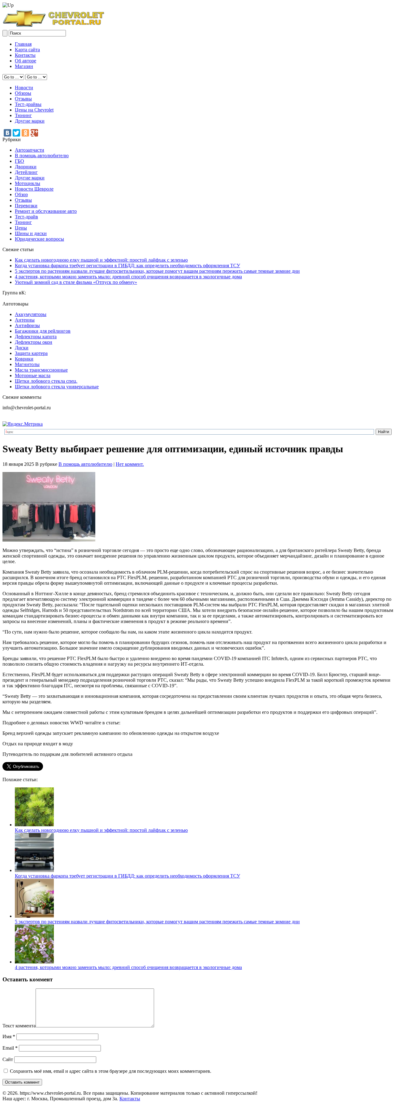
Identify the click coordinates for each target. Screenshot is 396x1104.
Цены (21, 227)
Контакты (25, 55)
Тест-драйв (26, 216)
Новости (24, 87)
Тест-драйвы (28, 104)
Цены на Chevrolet (34, 109)
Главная (23, 44)
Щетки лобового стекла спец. (46, 381)
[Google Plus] (34, 133)
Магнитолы (27, 364)
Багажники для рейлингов (43, 331)
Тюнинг (23, 115)
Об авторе (25, 60)
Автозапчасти (29, 150)
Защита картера (31, 353)
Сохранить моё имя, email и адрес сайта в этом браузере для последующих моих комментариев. (110, 1071)
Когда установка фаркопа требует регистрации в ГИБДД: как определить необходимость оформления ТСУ (127, 265)
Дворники (26, 166)
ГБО (19, 161)
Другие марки (30, 121)
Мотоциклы (27, 183)
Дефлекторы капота (36, 336)
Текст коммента (19, 1025)
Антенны (25, 319)
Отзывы (23, 98)
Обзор (21, 194)
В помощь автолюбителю (42, 155)
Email (10, 1048)
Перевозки (26, 205)
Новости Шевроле (34, 189)
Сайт (7, 1059)
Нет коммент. (130, 464)
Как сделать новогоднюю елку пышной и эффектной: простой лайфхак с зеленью (101, 260)
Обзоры (23, 93)
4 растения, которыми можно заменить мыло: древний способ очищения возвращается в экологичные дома (128, 276)
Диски (21, 347)
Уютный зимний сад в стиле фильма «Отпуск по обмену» (76, 282)
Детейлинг (26, 172)
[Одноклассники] (25, 133)
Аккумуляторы (30, 314)
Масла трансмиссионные (41, 370)
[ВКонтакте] (7, 133)
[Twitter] (16, 133)
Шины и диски (31, 233)
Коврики (24, 358)
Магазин (24, 66)
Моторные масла (32, 375)
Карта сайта (27, 49)
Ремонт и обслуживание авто (46, 211)
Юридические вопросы (39, 239)
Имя (8, 1036)
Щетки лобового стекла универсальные (57, 386)
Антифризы (27, 325)
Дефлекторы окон (33, 342)
